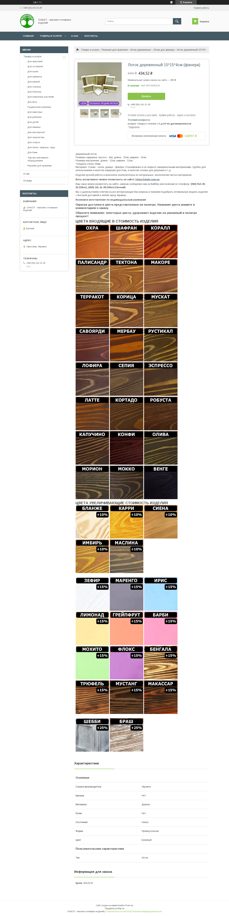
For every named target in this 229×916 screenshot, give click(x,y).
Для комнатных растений (40, 97)
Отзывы (27, 180)
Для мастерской (36, 132)
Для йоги (32, 102)
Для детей (32, 122)
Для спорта (33, 142)
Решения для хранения (115, 49)
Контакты (91, 36)
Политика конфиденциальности (147, 911)
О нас (74, 36)
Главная (28, 36)
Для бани (32, 152)
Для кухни (32, 71)
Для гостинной (35, 66)
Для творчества (35, 137)
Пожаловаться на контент (118, 911)
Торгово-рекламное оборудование (37, 159)
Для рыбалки (34, 117)
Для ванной (33, 81)
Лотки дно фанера (164, 49)
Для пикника (33, 127)
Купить (146, 96)
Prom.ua (129, 905)
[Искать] (177, 21)
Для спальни (34, 86)
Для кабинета (34, 76)
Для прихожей (34, 61)
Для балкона (34, 91)
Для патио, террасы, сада (41, 147)
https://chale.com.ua (147, 179)
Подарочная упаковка (39, 107)
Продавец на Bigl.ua (114, 908)
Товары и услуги (51, 36)
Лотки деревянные (140, 49)
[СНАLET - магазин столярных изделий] (27, 27)
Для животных (34, 112)
